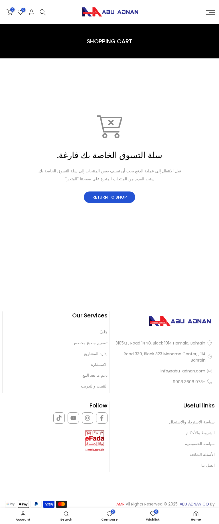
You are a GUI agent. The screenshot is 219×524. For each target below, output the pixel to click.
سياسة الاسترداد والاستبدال (192, 422)
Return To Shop (109, 197)
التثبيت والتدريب (94, 386)
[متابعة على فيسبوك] (102, 418)
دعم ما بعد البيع (95, 375)
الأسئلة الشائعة (202, 454)
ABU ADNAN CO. (194, 504)
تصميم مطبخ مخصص (90, 343)
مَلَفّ (104, 332)
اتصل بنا (208, 465)
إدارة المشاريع (96, 353)
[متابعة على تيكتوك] (59, 418)
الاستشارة (99, 364)
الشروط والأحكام (200, 433)
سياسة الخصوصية (200, 443)
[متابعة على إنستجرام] (87, 418)
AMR (120, 504)
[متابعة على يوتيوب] (73, 418)
